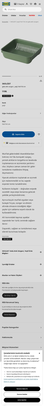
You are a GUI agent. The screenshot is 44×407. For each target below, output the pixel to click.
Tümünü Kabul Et (22, 389)
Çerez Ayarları (22, 400)
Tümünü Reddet (22, 394)
